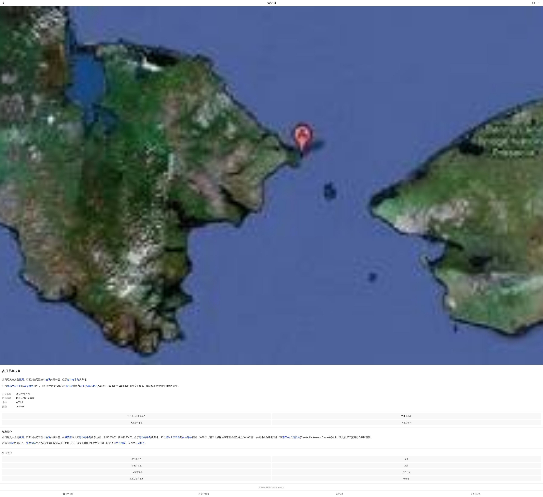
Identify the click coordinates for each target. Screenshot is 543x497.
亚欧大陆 (31, 443)
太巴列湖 (406, 472)
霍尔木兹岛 (137, 459)
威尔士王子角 (14, 385)
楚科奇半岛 (73, 379)
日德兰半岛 (406, 422)
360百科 (271, 3)
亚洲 (21, 379)
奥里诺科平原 (137, 422)
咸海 (406, 459)
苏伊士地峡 (406, 416)
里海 (406, 465)
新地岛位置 (137, 465)
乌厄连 (141, 443)
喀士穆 (406, 478)
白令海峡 (28, 385)
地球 (47, 379)
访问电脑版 (205, 494)
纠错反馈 (476, 494)
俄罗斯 (69, 385)
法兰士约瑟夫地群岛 (137, 416)
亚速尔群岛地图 (137, 478)
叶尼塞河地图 (137, 472)
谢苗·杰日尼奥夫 (88, 385)
